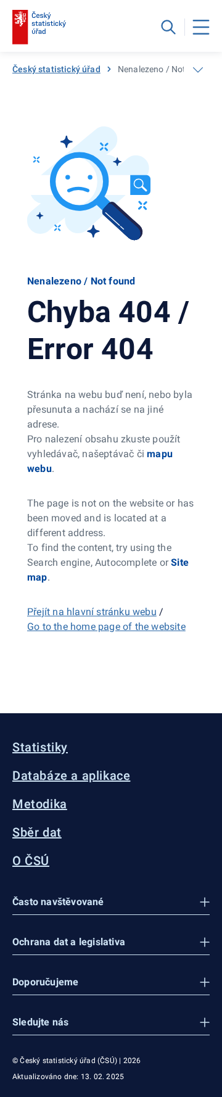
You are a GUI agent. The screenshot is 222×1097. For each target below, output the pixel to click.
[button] (111, 902)
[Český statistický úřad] (39, 27)
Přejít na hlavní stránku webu (92, 612)
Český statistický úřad (56, 69)
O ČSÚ (30, 860)
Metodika (39, 804)
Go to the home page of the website (106, 626)
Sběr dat (37, 832)
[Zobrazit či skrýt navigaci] (198, 69)
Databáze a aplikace (71, 775)
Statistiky (40, 747)
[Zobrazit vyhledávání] (168, 27)
